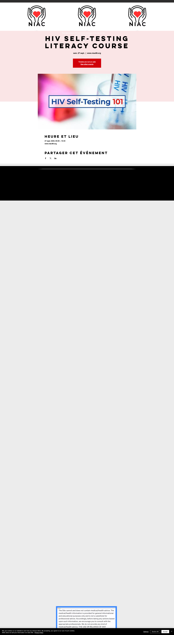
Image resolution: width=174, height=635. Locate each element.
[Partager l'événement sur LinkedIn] (55, 158)
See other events (87, 64)
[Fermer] (171, 631)
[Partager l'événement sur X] (50, 158)
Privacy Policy (39, 632)
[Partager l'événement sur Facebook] (46, 158)
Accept (165, 632)
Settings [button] (146, 632)
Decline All (155, 632)
